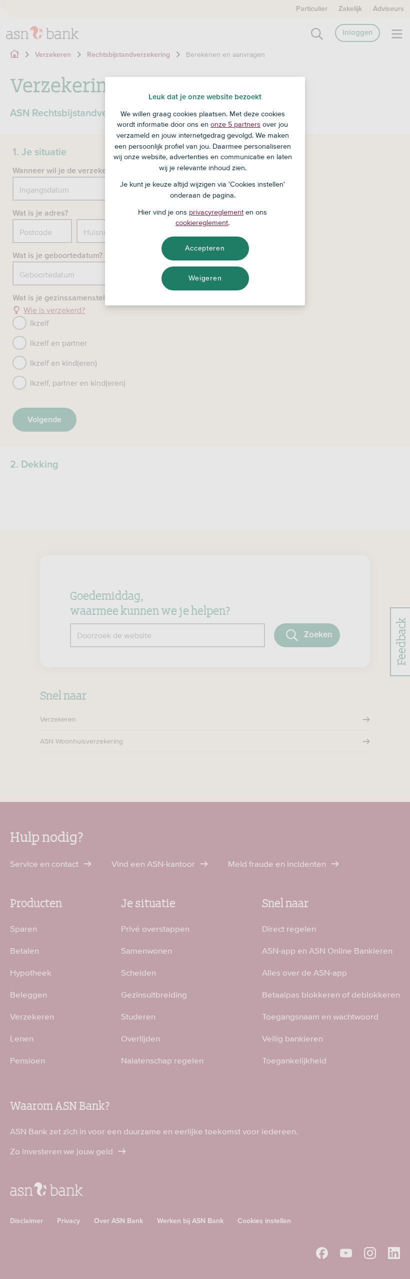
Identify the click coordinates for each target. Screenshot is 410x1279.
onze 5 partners (235, 124)
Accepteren (204, 248)
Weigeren (205, 278)
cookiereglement (202, 223)
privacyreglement (216, 212)
